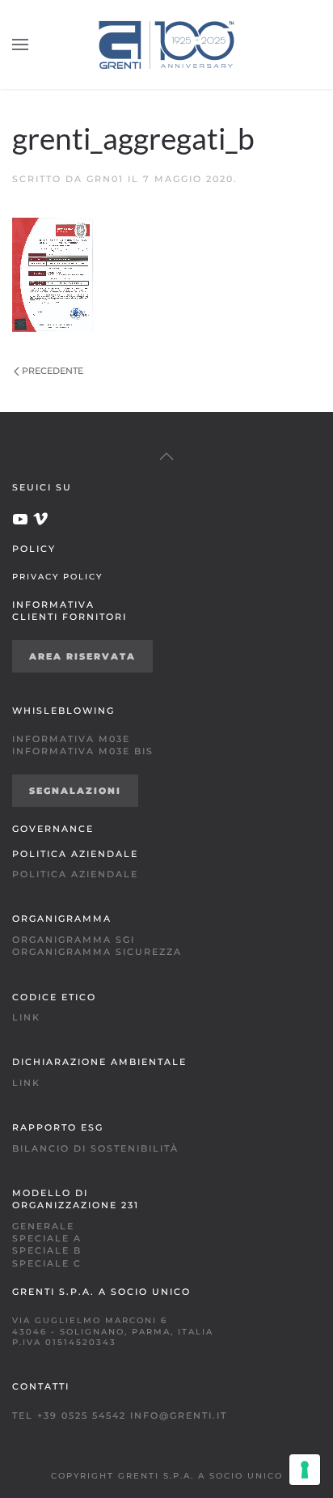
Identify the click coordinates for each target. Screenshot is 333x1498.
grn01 (105, 179)
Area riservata (82, 656)
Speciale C (47, 1263)
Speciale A (47, 1238)
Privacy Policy (57, 576)
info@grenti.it (178, 1415)
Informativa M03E (71, 739)
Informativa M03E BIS (83, 751)
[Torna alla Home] (166, 44)
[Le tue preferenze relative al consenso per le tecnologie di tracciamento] (304, 1469)
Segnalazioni (75, 790)
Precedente (52, 370)
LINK (26, 1017)
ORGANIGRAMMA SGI (73, 939)
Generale (43, 1226)
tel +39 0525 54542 (69, 1415)
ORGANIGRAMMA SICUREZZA (97, 951)
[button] (20, 44)
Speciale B (47, 1250)
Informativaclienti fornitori (69, 610)
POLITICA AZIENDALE (75, 874)
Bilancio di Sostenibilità (95, 1148)
